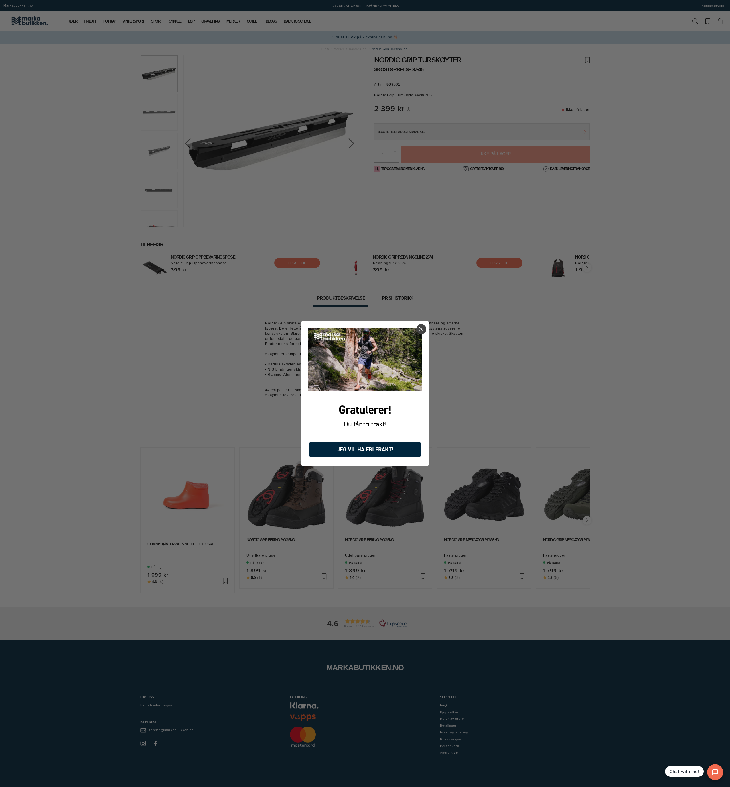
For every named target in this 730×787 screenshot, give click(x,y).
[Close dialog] (421, 329)
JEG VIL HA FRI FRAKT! (365, 449)
